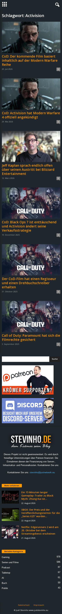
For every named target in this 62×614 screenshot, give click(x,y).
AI (3, 578)
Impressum (39, 605)
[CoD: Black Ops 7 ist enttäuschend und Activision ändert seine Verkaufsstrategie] (31, 203)
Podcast (6, 567)
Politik (5, 588)
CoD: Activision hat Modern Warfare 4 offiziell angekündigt (31, 115)
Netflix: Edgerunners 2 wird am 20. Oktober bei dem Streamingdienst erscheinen (40, 530)
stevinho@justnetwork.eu (42, 472)
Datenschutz (24, 605)
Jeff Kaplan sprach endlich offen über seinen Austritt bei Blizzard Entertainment (28, 169)
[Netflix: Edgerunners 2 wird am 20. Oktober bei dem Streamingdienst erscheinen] (10, 531)
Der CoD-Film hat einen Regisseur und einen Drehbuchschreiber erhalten (29, 283)
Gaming (5, 557)
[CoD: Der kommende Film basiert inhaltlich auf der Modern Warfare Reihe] (31, 37)
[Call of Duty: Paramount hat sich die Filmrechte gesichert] (31, 316)
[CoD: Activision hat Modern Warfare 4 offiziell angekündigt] (31, 94)
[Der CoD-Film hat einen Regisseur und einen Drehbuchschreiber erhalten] (31, 259)
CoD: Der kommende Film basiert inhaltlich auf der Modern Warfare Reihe (30, 60)
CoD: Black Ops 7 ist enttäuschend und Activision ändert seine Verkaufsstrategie (29, 226)
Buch (4, 583)
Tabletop (6, 572)
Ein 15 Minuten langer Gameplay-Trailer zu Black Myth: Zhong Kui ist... (37, 495)
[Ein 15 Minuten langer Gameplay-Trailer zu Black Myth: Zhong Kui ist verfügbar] (10, 497)
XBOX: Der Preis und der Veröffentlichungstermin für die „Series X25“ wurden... (40, 513)
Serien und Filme (10, 562)
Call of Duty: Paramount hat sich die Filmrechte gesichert (31, 337)
